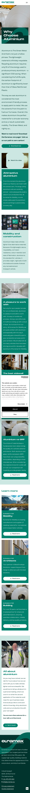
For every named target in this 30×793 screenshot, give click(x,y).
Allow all (15, 409)
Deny (15, 414)
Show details (21, 404)
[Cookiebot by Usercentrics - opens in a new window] (21, 377)
